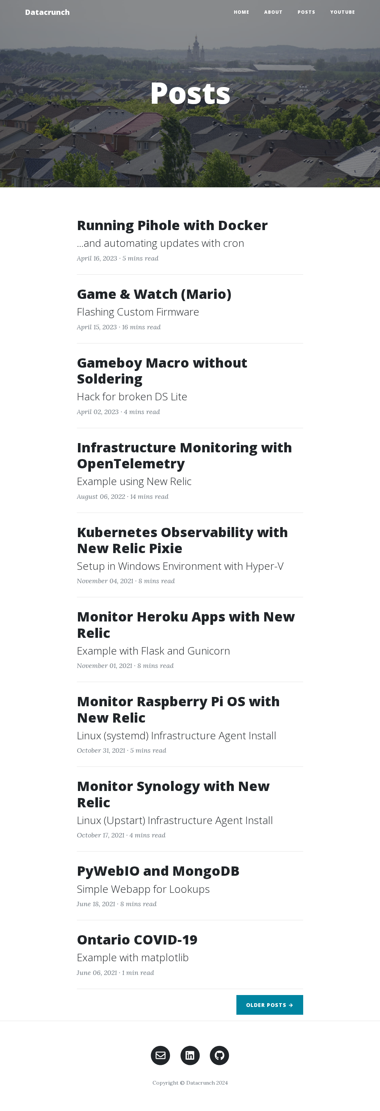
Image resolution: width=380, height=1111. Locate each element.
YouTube (342, 12)
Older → (270, 1004)
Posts (306, 12)
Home (241, 12)
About (273, 12)
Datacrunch (47, 12)
